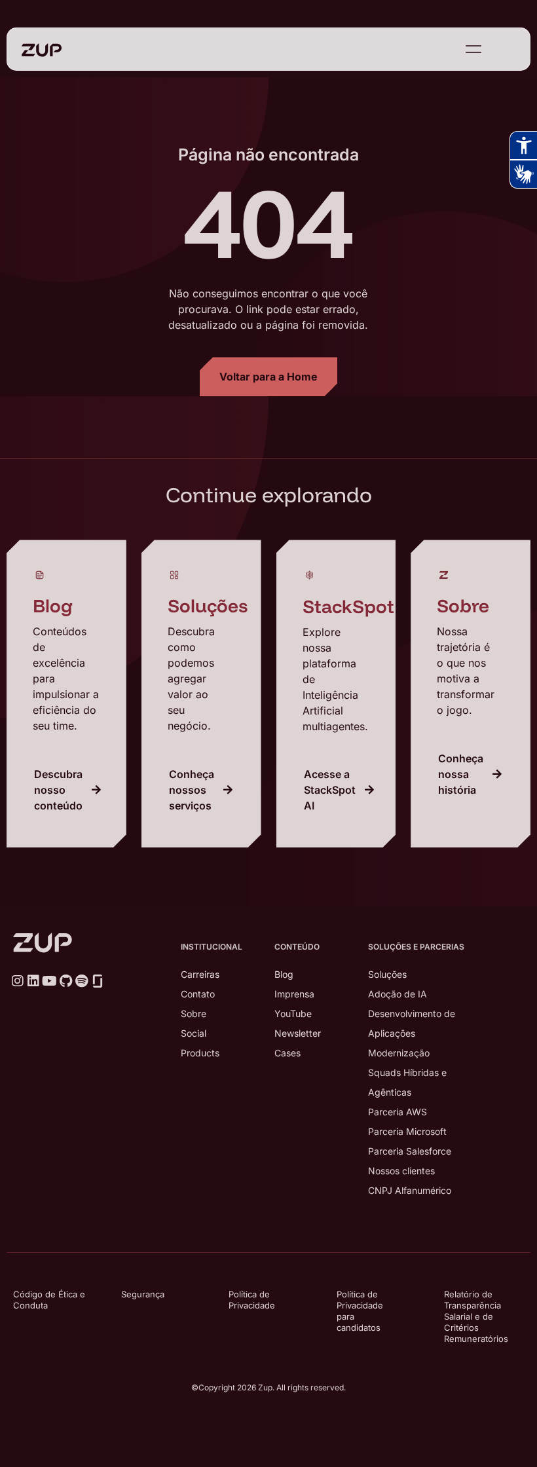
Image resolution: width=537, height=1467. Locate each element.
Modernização (399, 1052)
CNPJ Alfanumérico (409, 1190)
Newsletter (297, 1033)
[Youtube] (50, 981)
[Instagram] (18, 981)
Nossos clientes (401, 1170)
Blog (283, 974)
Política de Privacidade (252, 1299)
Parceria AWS (397, 1111)
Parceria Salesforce (409, 1151)
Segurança (142, 1294)
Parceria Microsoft (407, 1131)
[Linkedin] (33, 981)
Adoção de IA (397, 993)
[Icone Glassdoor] (97, 981)
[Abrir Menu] (473, 49)
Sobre (193, 1013)
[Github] (65, 981)
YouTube (293, 1013)
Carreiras (200, 974)
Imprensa (294, 993)
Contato (198, 993)
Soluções (387, 974)
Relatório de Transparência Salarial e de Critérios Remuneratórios (476, 1316)
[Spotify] (81, 981)
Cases (287, 1052)
